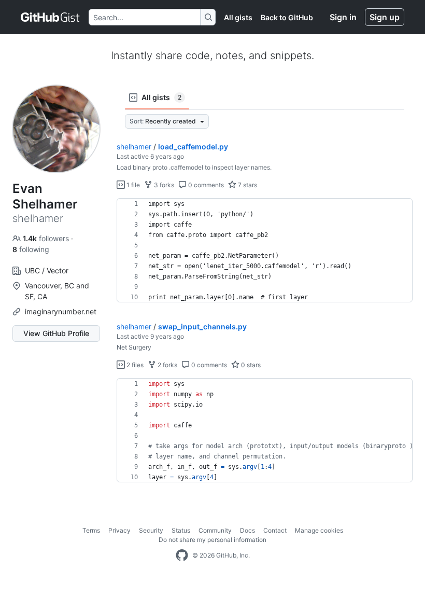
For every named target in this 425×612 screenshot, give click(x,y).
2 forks (166, 365)
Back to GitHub (287, 17)
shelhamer (134, 146)
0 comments (205, 185)
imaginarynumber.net (60, 311)
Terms (91, 530)
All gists (238, 17)
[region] (264, 250)
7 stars (246, 185)
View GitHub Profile (56, 333)
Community (215, 530)
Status (181, 530)
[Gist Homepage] (50, 17)
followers (47, 238)
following (30, 249)
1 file (132, 185)
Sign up (385, 17)
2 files (134, 365)
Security (151, 530)
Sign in (343, 17)
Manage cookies (319, 530)
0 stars (250, 365)
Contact (275, 530)
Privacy (119, 530)
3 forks (163, 185)
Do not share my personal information (212, 540)
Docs (247, 530)
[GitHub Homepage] (182, 555)
